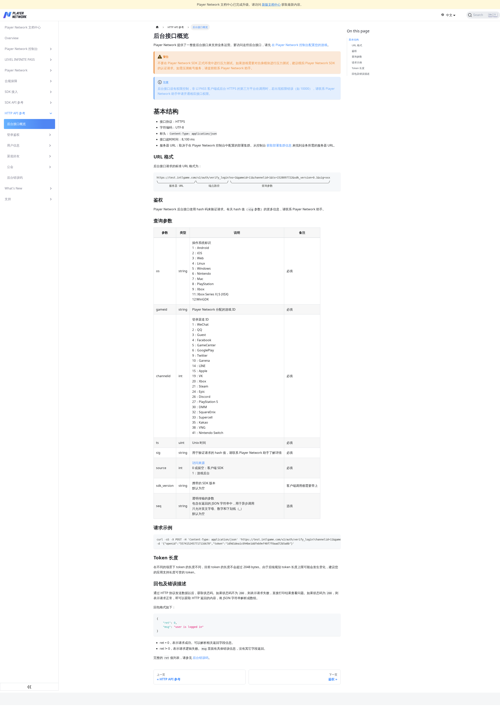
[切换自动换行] (328, 539)
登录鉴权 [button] (13, 134)
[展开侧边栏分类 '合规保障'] (50, 81)
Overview (12, 38)
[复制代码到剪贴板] (336, 177)
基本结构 (354, 39)
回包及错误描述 (361, 74)
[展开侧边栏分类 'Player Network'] (50, 70)
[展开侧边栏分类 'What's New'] (50, 188)
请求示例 (357, 62)
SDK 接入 (11, 92)
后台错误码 (15, 177)
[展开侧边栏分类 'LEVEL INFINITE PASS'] (50, 60)
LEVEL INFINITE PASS (20, 59)
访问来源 (198, 463)
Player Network (16, 70)
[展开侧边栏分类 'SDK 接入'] (50, 92)
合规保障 (11, 81)
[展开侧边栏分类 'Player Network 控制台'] (50, 49)
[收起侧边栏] (29, 687)
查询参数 (357, 56)
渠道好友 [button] (13, 156)
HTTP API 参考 (15, 113)
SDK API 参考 (14, 102)
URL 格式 (357, 45)
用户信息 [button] (13, 145)
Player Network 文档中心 (23, 27)
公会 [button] (10, 167)
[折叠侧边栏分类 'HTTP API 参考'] (50, 113)
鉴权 (354, 51)
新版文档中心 (271, 4)
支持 (8, 199)
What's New (13, 188)
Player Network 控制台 (21, 49)
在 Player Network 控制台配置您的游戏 (299, 45)
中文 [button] (449, 15)
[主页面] (157, 27)
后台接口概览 (16, 124)
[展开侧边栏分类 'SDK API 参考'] (50, 103)
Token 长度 (358, 68)
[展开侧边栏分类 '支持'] (50, 199)
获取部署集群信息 (279, 145)
